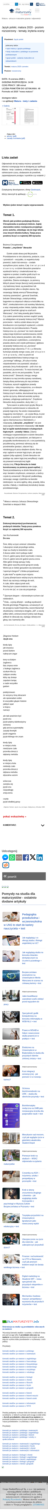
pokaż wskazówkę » (14, 816)
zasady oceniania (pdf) (16, 138)
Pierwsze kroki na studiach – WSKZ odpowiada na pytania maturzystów (22, 1160)
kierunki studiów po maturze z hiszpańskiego (19, 1364)
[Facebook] (26, 859)
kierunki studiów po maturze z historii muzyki (20, 1396)
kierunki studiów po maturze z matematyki (18, 1354)
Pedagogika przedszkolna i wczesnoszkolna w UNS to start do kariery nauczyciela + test (23, 921)
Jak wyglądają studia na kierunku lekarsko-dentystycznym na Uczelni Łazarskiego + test (32, 958)
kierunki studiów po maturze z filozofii (17, 1382)
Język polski (18, 39)
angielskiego (32, 1457)
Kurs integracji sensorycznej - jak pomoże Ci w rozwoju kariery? (22, 1075)
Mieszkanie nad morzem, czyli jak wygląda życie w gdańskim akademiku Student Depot (33, 1139)
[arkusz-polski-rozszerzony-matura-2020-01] (11, 116)
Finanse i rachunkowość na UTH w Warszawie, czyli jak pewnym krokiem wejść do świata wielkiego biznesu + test (23, 1261)
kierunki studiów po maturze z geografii (17, 1388)
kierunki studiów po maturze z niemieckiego (19, 1367)
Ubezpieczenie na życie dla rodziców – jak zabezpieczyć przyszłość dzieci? (24, 1243)
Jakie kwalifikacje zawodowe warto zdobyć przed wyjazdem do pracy (24, 1000)
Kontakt (36, 1482)
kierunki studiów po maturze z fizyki (16, 1385)
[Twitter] (33, 859)
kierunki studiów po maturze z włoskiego (18, 1372)
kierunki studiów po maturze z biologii (17, 1377)
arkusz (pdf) (11, 136)
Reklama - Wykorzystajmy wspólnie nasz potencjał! (16, 1482)
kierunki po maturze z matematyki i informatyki (20, 1450)
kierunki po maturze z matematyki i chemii (18, 1448)
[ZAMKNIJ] (38, 1504)
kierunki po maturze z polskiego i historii (18, 1435)
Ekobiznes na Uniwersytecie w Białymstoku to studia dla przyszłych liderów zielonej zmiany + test (33, 1053)
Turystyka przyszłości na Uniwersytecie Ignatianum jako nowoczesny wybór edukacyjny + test (23, 1220)
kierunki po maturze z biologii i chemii (17, 1455)
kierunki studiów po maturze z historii (17, 1393)
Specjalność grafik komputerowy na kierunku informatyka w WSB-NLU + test (32, 1017)
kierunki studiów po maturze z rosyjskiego (18, 1369)
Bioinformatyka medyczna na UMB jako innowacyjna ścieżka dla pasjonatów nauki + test (33, 1109)
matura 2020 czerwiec (19, 66)
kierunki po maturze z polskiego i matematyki (20, 1430)
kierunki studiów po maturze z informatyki (18, 1403)
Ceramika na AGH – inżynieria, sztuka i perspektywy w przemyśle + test (31, 1177)
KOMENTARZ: (9, 825)
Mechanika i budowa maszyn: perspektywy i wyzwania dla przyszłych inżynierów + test (33, 1300)
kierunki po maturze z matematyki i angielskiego (21, 1444)
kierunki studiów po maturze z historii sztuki (19, 1398)
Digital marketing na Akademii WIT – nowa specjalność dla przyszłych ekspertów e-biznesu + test (32, 1281)
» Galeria (5, 106)
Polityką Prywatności (12, 1499)
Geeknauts (35, 190)
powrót (9, 875)
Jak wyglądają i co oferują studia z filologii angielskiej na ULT (32, 940)
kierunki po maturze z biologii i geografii (18, 1461)
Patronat (44, 1482)
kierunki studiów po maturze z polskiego (18, 1351)
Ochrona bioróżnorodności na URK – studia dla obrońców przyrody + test (33, 1092)
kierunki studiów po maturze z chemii (17, 1380)
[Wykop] (5, 867)
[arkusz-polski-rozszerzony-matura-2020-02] (29, 116)
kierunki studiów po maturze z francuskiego (19, 1361)
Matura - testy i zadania (25, 101)
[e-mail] (19, 859)
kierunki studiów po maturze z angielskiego (19, 1359)
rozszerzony (16, 71)
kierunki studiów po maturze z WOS (16, 1406)
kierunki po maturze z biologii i (14, 1457)
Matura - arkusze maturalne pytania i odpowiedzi (21, 18)
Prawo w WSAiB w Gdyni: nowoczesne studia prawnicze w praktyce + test (30, 1034)
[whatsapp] (12, 859)
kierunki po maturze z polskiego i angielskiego (20, 1433)
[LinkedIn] (40, 859)
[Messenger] (5, 859)
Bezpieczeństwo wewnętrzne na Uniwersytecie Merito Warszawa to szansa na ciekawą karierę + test (32, 977)
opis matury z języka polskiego (19, 48)
